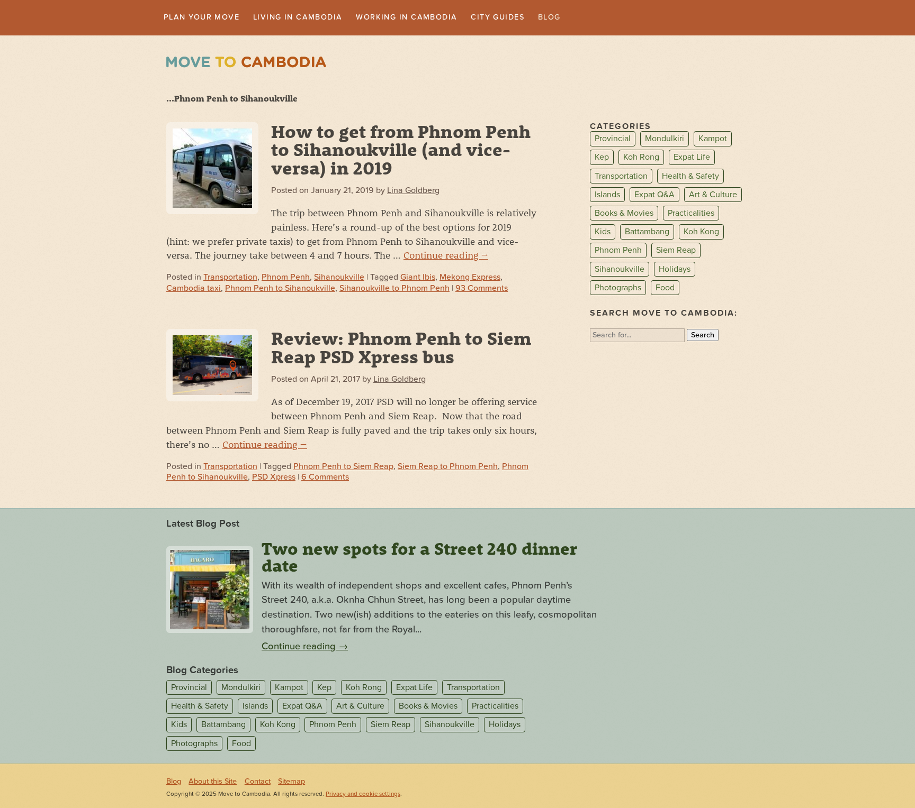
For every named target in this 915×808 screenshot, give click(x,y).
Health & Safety (690, 177)
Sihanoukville (339, 278)
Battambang (647, 232)
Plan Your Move (207, 18)
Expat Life (692, 158)
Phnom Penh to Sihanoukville (280, 289)
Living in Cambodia (314, 18)
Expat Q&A (654, 195)
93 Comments (481, 289)
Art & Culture (713, 195)
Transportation (230, 278)
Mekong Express (469, 278)
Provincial (613, 140)
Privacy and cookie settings (363, 795)
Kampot (712, 140)
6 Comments (325, 478)
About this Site (213, 782)
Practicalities (691, 214)
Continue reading (445, 256)
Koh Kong (701, 232)
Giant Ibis (417, 278)
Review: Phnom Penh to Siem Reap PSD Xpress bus (401, 348)
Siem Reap (676, 251)
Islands (607, 195)
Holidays (674, 270)
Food (665, 288)
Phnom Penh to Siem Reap (343, 467)
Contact (258, 782)
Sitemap (291, 782)
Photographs (618, 288)
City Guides (536, 18)
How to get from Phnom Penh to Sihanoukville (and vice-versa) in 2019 (401, 150)
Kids (603, 232)
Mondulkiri (664, 140)
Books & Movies (624, 214)
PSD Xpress (273, 478)
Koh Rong (641, 158)
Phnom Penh (286, 278)
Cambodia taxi (193, 289)
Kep (602, 158)
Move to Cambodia (246, 63)
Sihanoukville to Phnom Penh (394, 289)
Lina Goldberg (413, 191)
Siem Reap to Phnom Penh (448, 467)
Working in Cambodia (435, 18)
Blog (593, 18)
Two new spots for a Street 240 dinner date (419, 558)
